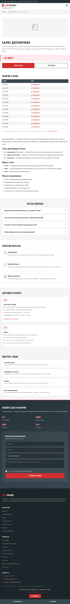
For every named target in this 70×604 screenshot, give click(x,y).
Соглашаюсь (35, 596)
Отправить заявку (35, 476)
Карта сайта (5, 567)
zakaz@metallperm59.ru (11, 579)
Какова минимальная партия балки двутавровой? (19, 232)
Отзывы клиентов (7, 550)
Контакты (5, 560)
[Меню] (67, 5)
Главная (4, 12)
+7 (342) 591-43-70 (6, 8)
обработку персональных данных (23, 471)
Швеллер (4, 528)
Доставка (5, 557)
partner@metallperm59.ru (38, 586)
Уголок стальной (6, 524)
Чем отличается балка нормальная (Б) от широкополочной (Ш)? (23, 218)
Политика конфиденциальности (11, 564)
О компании (5, 540)
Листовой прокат (7, 514)
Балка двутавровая (7, 531)
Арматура (5, 511)
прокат (10, 5)
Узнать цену (18, 65)
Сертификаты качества (8, 544)
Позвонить (52, 65)
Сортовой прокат (12, 12)
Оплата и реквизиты (8, 554)
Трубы (4, 518)
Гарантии (4, 547)
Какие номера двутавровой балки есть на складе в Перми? (22, 210)
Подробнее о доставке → (11, 319)
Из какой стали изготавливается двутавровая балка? (20, 225)
